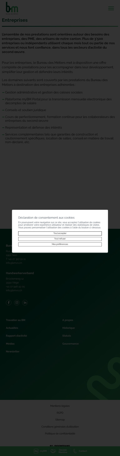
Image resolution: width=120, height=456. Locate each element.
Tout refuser (60, 239)
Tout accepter (60, 233)
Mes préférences (60, 244)
